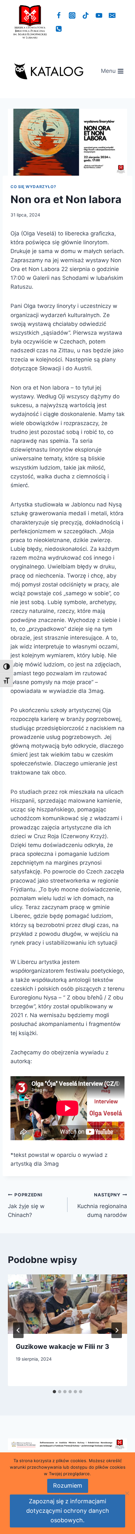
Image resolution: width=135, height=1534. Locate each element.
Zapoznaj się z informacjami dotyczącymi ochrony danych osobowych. (67, 1511)
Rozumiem (67, 1485)
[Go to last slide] (18, 1330)
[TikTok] (85, 15)
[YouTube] (99, 15)
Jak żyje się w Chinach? (26, 1205)
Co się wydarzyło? (33, 186)
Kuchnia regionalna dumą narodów (102, 1205)
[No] (127, 1493)
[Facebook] (59, 15)
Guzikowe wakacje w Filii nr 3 (62, 1346)
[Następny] (116, 1330)
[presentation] (67, 1304)
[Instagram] (72, 15)
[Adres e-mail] (112, 15)
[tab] (54, 1391)
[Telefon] (59, 29)
